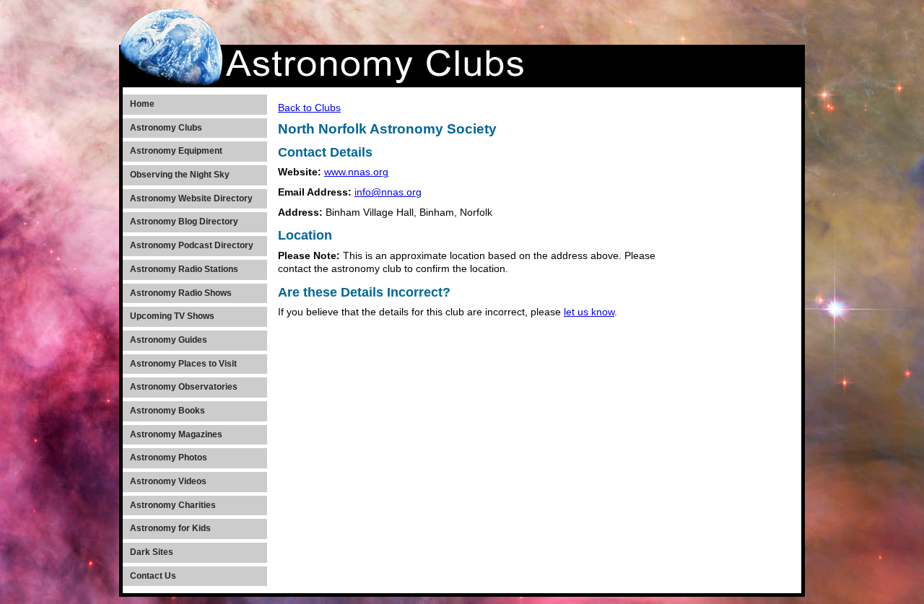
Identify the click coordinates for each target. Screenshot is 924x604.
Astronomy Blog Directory (184, 221)
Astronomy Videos (168, 481)
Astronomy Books (167, 410)
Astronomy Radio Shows (181, 293)
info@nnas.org (388, 192)
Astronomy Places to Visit (183, 363)
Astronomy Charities (173, 505)
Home (142, 104)
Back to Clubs (309, 107)
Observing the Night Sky (180, 174)
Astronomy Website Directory (191, 198)
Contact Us (153, 576)
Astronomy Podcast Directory (191, 245)
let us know (589, 312)
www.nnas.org (356, 172)
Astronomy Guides (168, 340)
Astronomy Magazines (176, 434)
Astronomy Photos (168, 457)
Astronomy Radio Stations (184, 269)
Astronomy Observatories (183, 386)
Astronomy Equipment (176, 150)
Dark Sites (151, 552)
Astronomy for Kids (170, 528)
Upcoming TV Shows (172, 316)
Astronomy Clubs (166, 127)
